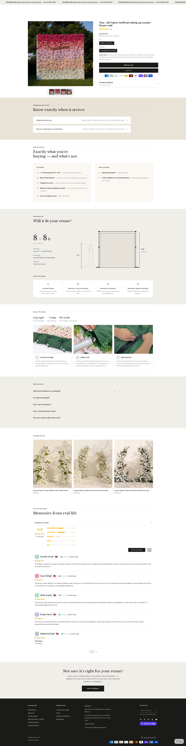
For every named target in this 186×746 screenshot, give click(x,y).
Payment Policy (33, 725)
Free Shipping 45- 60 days (108, 51)
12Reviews (40, 536)
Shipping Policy (33, 722)
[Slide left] (47, 92)
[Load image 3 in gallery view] (63, 91)
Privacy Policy (33, 716)
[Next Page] (97, 651)
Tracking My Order (62, 710)
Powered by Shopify (33, 740)
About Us (31, 713)
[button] (89, 651)
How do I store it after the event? (46, 418)
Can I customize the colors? (44, 411)
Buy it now (129, 70)
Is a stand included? (41, 398)
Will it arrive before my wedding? (47, 391)
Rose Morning (36, 737)
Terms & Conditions (63, 716)
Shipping (102, 36)
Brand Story (32, 710)
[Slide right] (74, 92)
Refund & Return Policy (36, 719)
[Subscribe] (157, 710)
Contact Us (88, 706)
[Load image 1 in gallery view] (51, 91)
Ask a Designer (93, 688)
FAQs (58, 713)
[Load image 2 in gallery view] (57, 91)
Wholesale (60, 719)
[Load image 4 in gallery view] (69, 91)
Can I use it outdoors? (42, 404)
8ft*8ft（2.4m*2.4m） (106, 43)
